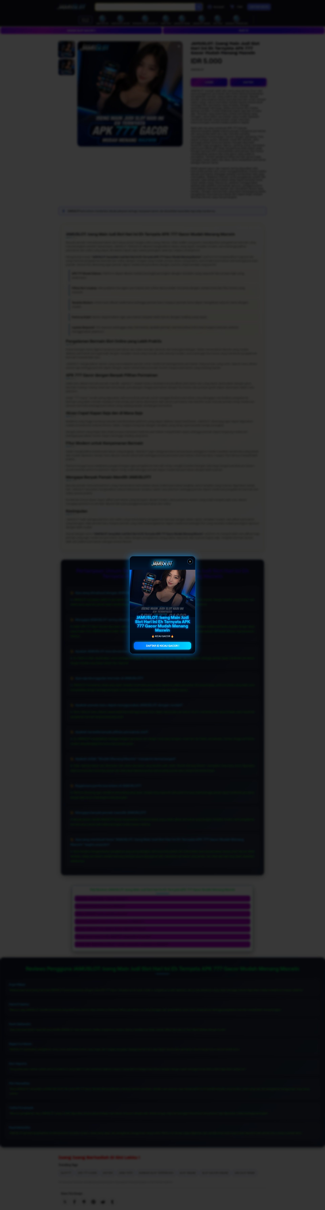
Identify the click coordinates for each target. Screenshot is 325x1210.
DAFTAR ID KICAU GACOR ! (162, 645)
